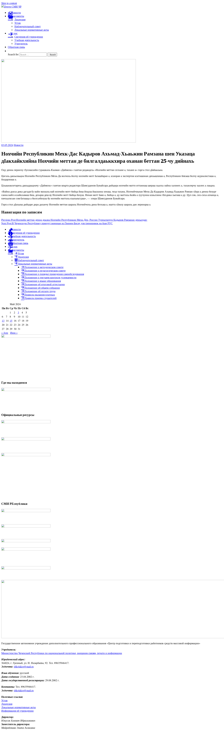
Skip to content (9, 3)
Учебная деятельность (26, 40)
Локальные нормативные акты (31, 29)
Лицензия (19, 19)
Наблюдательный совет (27, 26)
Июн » (14, 332)
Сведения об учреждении (28, 36)
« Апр (4, 332)
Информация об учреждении (17, 710)
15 (11, 320)
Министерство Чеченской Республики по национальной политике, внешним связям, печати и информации (61, 653)
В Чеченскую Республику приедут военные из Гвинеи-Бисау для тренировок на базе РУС (57, 223)
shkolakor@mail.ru (24, 666)
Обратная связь (16, 47)
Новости (18, 145)
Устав (17, 23)
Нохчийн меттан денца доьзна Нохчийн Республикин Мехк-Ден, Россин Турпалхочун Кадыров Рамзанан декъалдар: (74, 219)
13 (3, 320)
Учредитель (21, 43)
